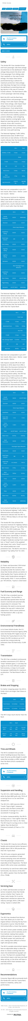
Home (4, 8)
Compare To (15, 8)
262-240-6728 (16, 1007)
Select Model (9, 8)
